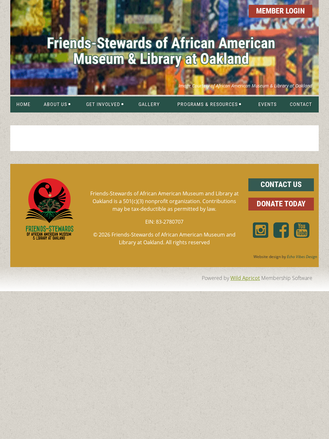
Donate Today (281, 203)
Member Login (280, 10)
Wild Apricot (245, 278)
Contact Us (281, 184)
